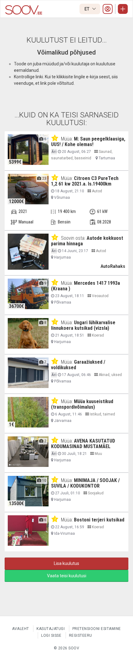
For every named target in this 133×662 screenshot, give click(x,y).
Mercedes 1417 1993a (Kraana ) (85, 286)
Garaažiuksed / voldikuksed (78, 364)
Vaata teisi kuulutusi (66, 575)
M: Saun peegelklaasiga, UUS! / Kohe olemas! (88, 141)
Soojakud (95, 493)
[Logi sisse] (108, 9)
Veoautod (100, 296)
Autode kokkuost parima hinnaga (87, 241)
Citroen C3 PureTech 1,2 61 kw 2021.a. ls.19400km (84, 181)
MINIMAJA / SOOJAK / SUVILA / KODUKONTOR (85, 483)
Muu (98, 454)
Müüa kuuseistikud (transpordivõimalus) (82, 404)
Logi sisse (51, 635)
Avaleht (20, 629)
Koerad (97, 335)
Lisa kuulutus (66, 563)
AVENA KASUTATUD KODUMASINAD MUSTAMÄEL (83, 443)
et (87, 8)
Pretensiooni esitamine (96, 629)
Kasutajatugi (50, 629)
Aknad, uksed (110, 375)
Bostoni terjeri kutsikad (99, 520)
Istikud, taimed (102, 414)
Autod (96, 191)
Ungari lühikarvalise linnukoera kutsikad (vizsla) (83, 325)
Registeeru (80, 635)
